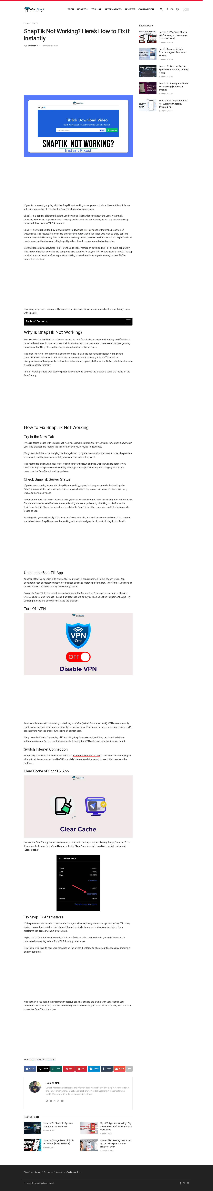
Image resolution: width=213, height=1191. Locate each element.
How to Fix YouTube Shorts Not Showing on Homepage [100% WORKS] (173, 35)
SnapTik (40, 1059)
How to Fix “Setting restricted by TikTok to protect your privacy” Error (115, 1143)
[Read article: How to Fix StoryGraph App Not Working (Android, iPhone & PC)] (147, 105)
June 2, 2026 (106, 1133)
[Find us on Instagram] (177, 9)
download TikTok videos (85, 230)
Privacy (38, 1172)
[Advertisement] (78, 72)
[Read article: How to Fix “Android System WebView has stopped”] (32, 1128)
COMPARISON (146, 9)
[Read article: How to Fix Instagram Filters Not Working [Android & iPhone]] (147, 88)
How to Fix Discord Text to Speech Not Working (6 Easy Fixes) (174, 69)
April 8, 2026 (49, 1147)
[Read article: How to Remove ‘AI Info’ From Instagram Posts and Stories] (147, 54)
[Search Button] (161, 9)
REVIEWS (130, 9)
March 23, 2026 (107, 1151)
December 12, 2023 (50, 46)
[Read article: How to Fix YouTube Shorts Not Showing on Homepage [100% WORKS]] (147, 37)
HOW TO (82, 9)
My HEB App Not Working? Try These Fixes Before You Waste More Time (116, 1126)
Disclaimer (28, 1172)
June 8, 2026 (50, 1130)
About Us (59, 1172)
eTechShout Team (74, 1172)
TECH (71, 9)
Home (26, 23)
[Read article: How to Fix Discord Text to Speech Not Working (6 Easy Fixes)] (147, 71)
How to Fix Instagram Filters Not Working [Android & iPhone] (173, 86)
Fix (32, 1059)
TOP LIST (96, 9)
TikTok (51, 1059)
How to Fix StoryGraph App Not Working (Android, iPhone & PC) (173, 103)
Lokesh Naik (32, 46)
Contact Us (48, 1172)
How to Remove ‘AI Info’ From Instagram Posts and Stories (172, 52)
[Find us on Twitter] (172, 9)
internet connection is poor (86, 755)
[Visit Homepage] (43, 9)
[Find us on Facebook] (167, 9)
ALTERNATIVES (113, 9)
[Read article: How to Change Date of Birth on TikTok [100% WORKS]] (32, 1145)
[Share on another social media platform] (129, 1069)
